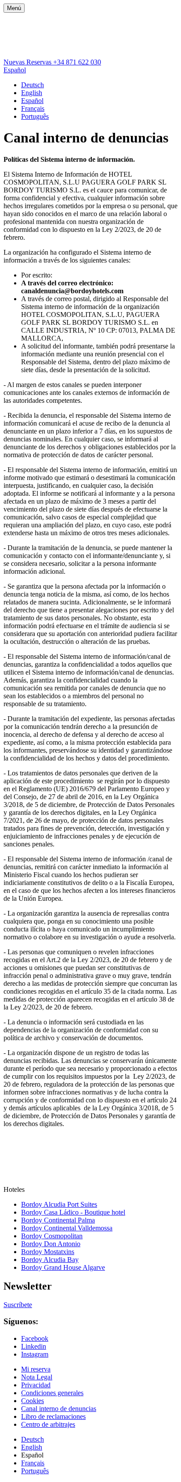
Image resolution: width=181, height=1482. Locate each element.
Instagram (34, 1354)
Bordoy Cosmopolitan (52, 1236)
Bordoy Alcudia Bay (50, 1259)
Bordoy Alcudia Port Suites (59, 1204)
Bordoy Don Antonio (50, 1243)
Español (15, 70)
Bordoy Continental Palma (58, 1220)
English (31, 92)
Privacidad (36, 1385)
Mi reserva (36, 1369)
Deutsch (32, 85)
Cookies (32, 1400)
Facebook (34, 1338)
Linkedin (33, 1346)
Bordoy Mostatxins (47, 1251)
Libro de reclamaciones (53, 1416)
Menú (14, 8)
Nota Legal (36, 1377)
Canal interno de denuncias (58, 1408)
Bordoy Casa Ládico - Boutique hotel (73, 1212)
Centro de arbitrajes (48, 1424)
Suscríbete (18, 1304)
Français (32, 108)
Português (35, 116)
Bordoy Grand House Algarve (63, 1267)
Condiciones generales (52, 1393)
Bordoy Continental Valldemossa (66, 1228)
